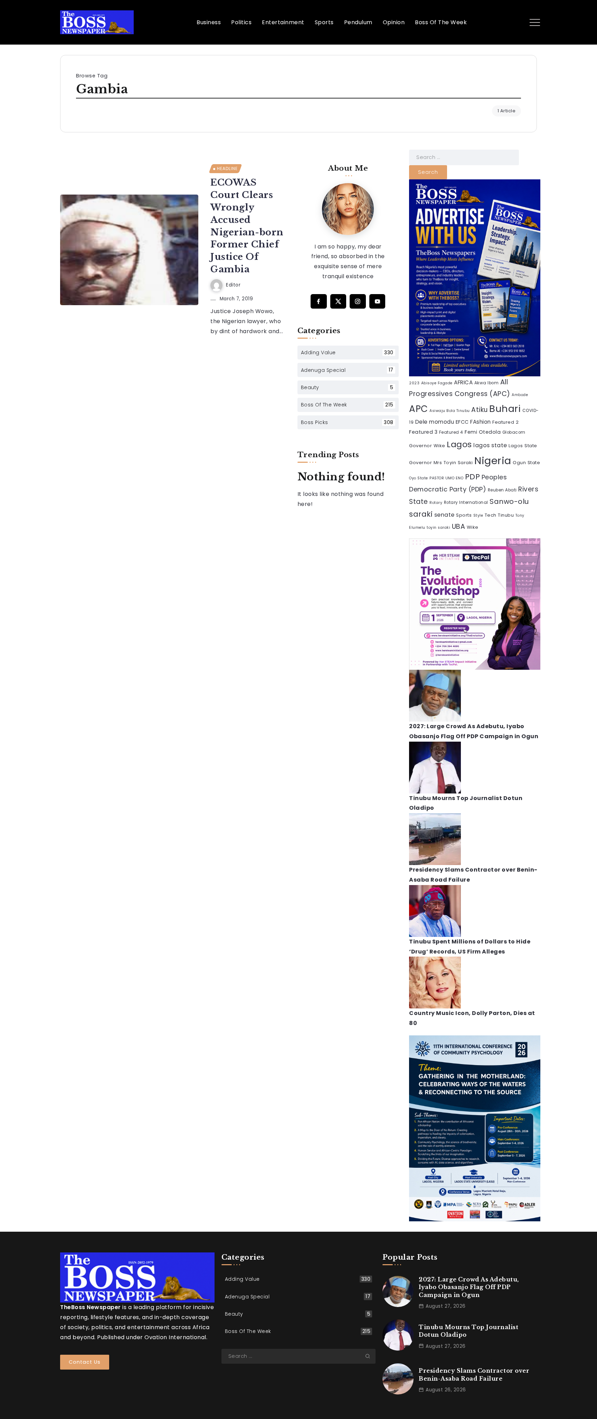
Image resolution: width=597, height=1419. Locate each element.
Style (478, 515)
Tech (490, 515)
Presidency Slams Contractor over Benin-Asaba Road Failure (474, 1374)
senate (444, 515)
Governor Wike (427, 445)
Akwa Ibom (486, 383)
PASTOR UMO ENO (446, 478)
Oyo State (418, 478)
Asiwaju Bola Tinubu (449, 410)
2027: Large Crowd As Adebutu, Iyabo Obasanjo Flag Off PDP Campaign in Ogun (469, 1287)
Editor (233, 285)
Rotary (435, 502)
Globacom (513, 432)
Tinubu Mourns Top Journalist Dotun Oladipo (468, 1331)
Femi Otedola (483, 432)
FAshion (480, 421)
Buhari (505, 408)
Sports (464, 515)
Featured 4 (451, 432)
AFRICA (463, 382)
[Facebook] (319, 301)
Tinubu (506, 515)
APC (418, 409)
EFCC (462, 422)
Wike (472, 527)
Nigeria (492, 460)
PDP (472, 476)
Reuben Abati (502, 490)
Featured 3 (423, 432)
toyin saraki (438, 527)
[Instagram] (358, 301)
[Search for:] (464, 157)
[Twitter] (338, 301)
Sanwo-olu (509, 501)
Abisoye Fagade (437, 383)
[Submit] (370, 1356)
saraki (421, 514)
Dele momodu (434, 421)
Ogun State (526, 462)
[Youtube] (377, 301)
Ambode (520, 394)
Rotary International (466, 502)
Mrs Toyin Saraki (453, 462)
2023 (414, 383)
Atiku (479, 409)
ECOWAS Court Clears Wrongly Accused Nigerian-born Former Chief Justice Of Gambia (247, 226)
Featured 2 (505, 422)
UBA (458, 526)
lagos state (490, 445)
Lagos (459, 444)
